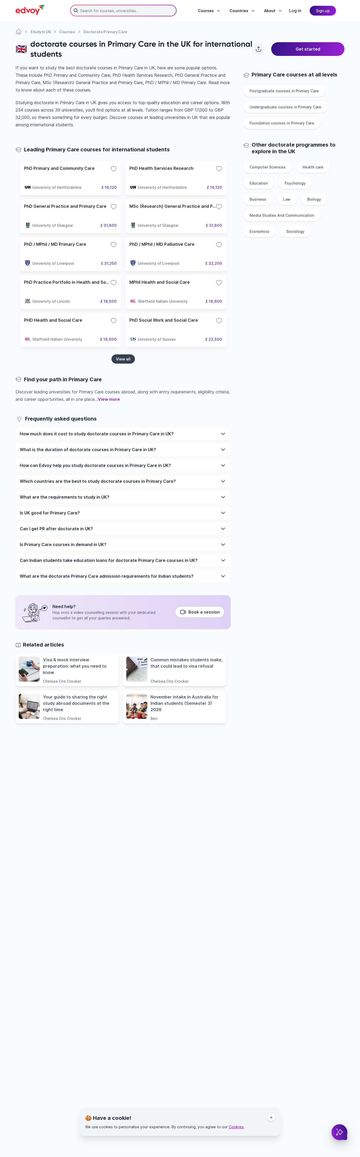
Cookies (236, 1127)
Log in (295, 10)
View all (123, 359)
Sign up (323, 10)
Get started (308, 49)
